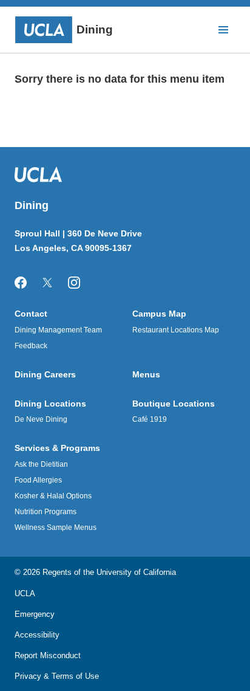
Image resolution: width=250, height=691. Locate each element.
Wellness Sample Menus (55, 527)
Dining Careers (45, 374)
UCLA (25, 593)
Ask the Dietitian (41, 464)
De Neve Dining (41, 419)
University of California (136, 572)
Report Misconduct (48, 655)
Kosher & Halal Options (53, 496)
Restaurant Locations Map (175, 330)
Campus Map (159, 313)
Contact (31, 313)
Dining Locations (50, 403)
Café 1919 (149, 419)
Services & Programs (57, 448)
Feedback (31, 346)
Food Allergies (38, 480)
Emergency (35, 614)
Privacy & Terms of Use (57, 676)
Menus (146, 374)
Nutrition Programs (45, 511)
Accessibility (37, 634)
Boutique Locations (173, 403)
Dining (94, 29)
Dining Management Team (58, 330)
